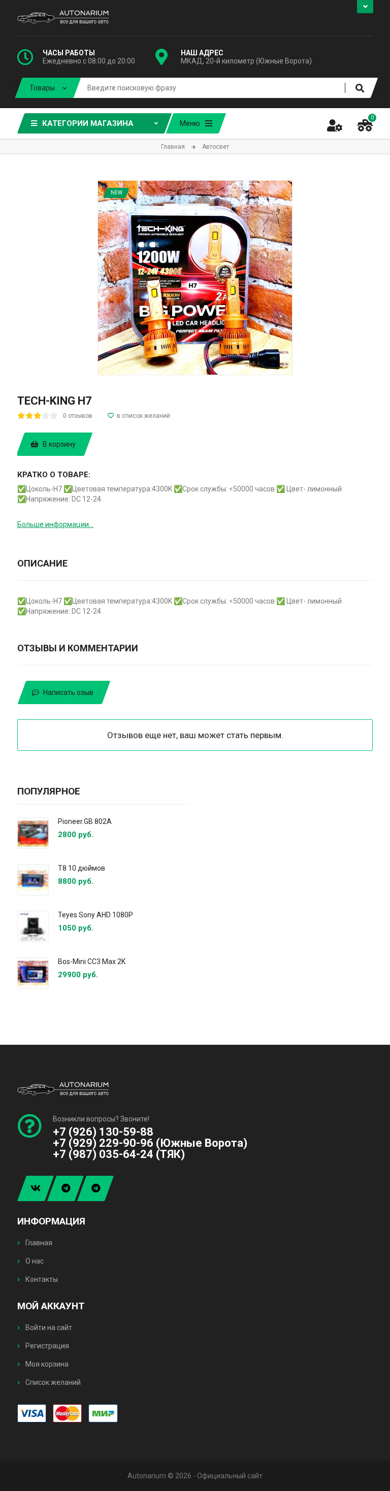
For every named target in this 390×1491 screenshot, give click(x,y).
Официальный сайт (230, 1476)
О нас (34, 1261)
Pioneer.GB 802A (85, 821)
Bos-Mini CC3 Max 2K (91, 961)
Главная (38, 1243)
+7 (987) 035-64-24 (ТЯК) (119, 1154)
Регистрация (46, 1346)
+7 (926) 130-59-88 (103, 1131)
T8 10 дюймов (81, 868)
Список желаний (52, 1382)
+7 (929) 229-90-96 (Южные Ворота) (150, 1143)
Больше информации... (55, 524)
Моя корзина (46, 1364)
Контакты (41, 1279)
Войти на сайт (48, 1327)
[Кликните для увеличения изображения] (195, 277)
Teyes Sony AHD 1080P (95, 915)
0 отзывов (77, 415)
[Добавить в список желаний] (139, 416)
